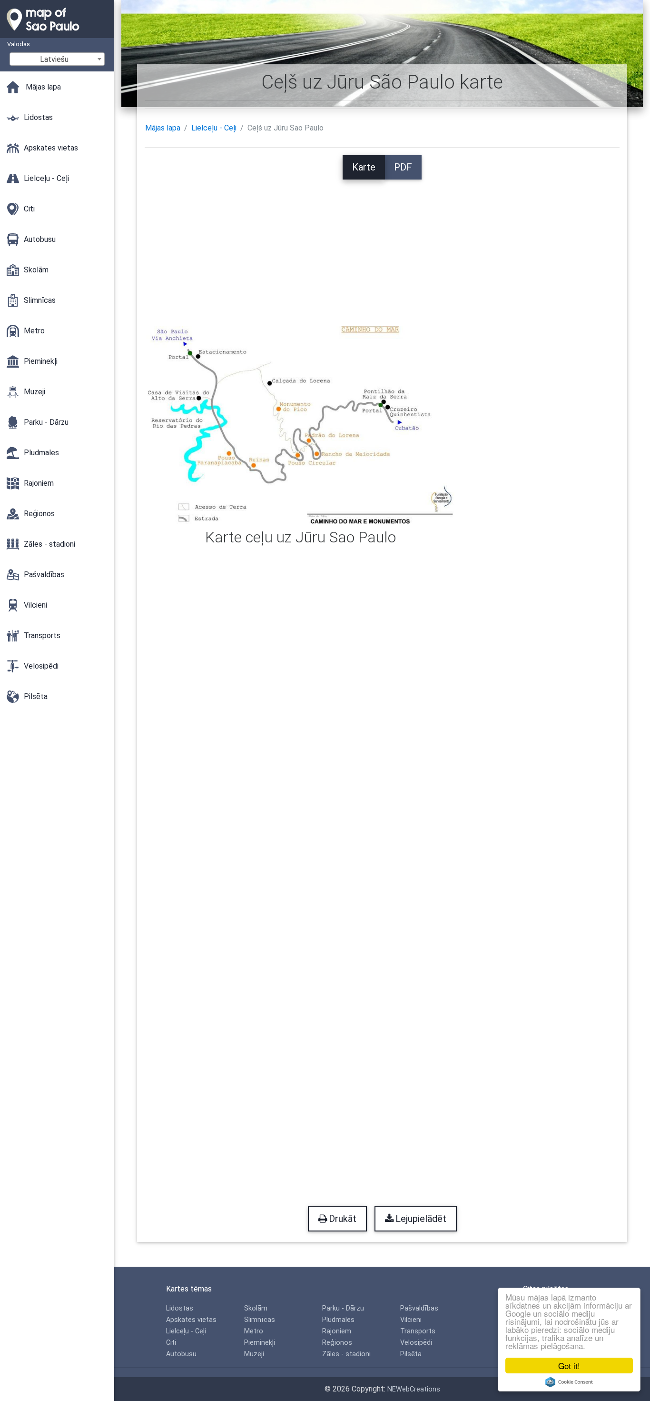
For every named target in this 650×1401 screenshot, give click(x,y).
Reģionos (337, 1343)
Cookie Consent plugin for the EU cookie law (569, 1382)
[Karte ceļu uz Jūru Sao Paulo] (300, 425)
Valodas (18, 44)
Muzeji (254, 1354)
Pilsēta (411, 1354)
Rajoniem (336, 1331)
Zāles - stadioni (346, 1354)
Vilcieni (411, 1320)
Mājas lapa (162, 127)
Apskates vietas (191, 1320)
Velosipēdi (416, 1343)
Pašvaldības (419, 1308)
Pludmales (338, 1320)
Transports (417, 1331)
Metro (253, 1331)
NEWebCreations (413, 1389)
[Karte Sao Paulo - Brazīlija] (57, 33)
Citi (171, 1343)
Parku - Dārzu (343, 1308)
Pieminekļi (259, 1343)
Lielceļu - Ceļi (213, 127)
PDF (403, 167)
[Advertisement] (382, 246)
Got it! (569, 1365)
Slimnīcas (259, 1320)
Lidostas (179, 1308)
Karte (363, 167)
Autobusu (181, 1354)
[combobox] (57, 59)
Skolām (255, 1308)
